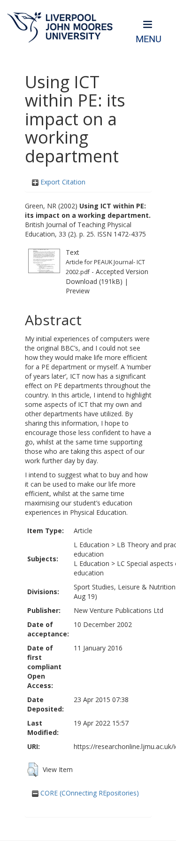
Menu (148, 39)
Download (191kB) (94, 281)
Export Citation (61, 181)
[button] (32, 770)
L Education (91, 544)
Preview (78, 290)
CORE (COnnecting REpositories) (88, 792)
